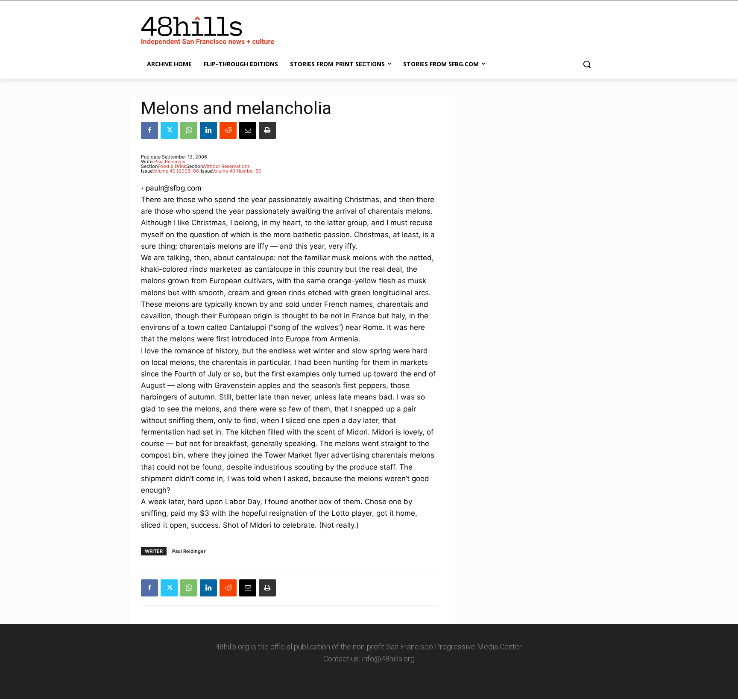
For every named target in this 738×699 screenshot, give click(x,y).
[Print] (267, 130)
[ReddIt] (228, 130)
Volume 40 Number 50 (236, 171)
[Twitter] (169, 130)
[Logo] (209, 29)
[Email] (247, 130)
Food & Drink (172, 166)
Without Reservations (226, 166)
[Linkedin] (208, 130)
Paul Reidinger (170, 161)
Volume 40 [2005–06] (176, 171)
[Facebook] (149, 130)
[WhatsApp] (188, 130)
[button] (587, 64)
